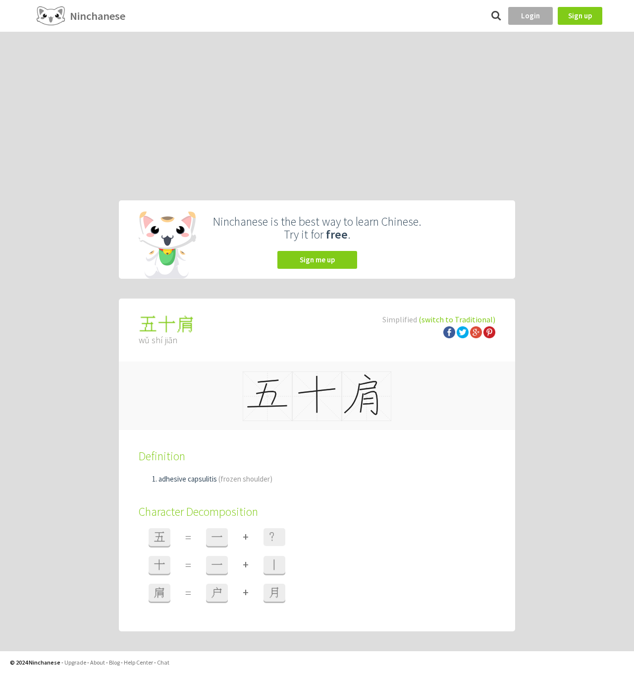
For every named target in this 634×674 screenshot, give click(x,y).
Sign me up (317, 259)
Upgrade (75, 662)
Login (530, 15)
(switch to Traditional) (457, 319)
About (97, 662)
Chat (163, 662)
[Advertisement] (317, 106)
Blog (114, 662)
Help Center (138, 662)
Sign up (580, 15)
